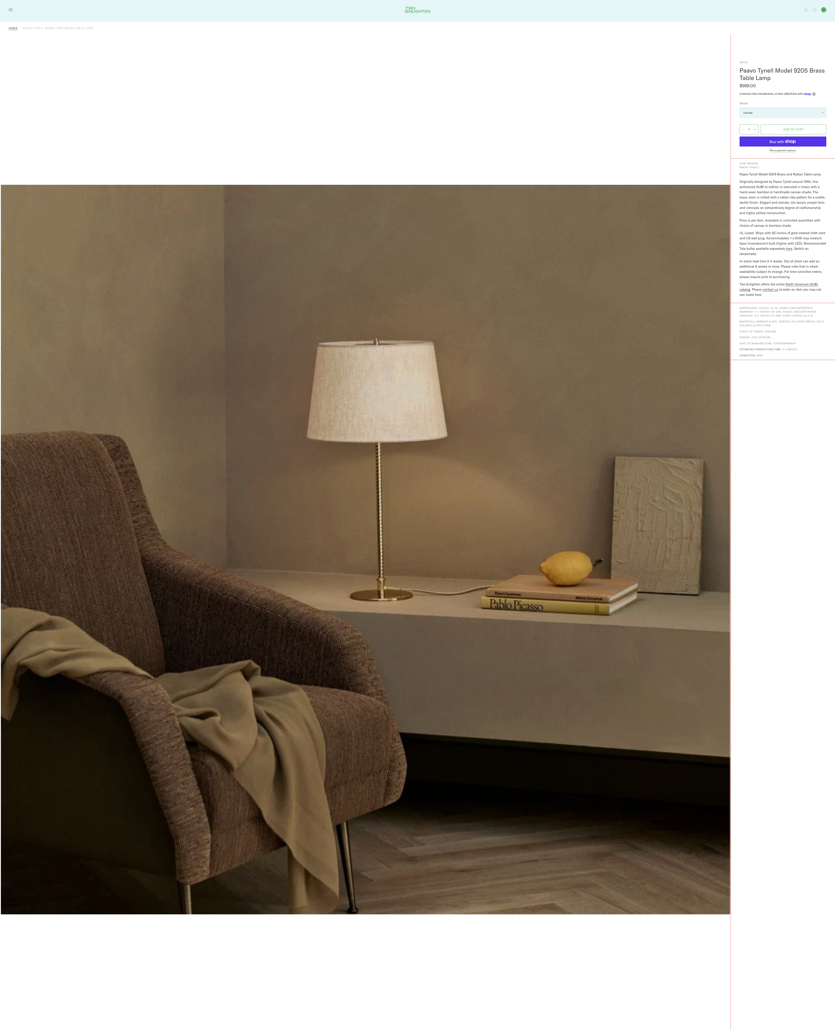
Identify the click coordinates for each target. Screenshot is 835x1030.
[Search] (814, 10)
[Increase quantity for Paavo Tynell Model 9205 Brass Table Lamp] (755, 130)
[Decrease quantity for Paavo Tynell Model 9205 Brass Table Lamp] (743, 130)
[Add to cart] (793, 129)
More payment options (783, 150)
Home (13, 28)
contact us (770, 289)
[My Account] (806, 10)
